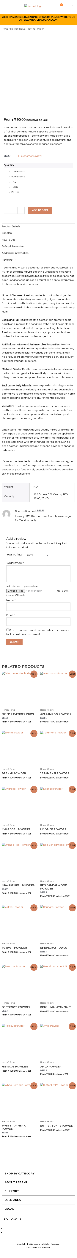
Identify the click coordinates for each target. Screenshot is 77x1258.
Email (10, 615)
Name (10, 600)
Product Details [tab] (11, 226)
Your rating (14, 554)
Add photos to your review (21, 586)
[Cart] (60, 6)
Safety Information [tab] (13, 246)
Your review (15, 562)
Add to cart (40, 210)
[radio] (42, 171)
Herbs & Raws (17, 29)
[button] (6, 7)
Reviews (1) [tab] (8, 260)
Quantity (9, 165)
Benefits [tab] (7, 233)
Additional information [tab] (15, 253)
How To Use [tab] (8, 239)
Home (5, 29)
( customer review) (30, 156)
